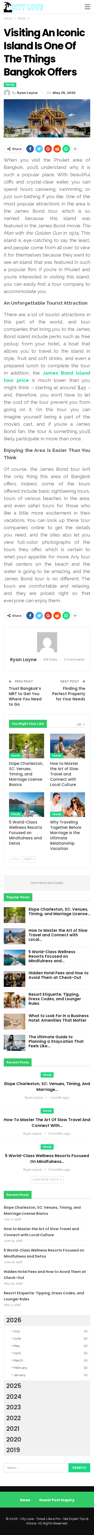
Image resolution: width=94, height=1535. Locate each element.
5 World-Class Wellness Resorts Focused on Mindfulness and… (52, 956)
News (25, 1500)
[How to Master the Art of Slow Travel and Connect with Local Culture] (67, 746)
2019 (13, 1450)
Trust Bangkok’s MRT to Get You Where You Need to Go (25, 696)
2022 (13, 1418)
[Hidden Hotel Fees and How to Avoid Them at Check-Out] (14, 979)
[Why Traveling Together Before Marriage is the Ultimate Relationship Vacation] (67, 804)
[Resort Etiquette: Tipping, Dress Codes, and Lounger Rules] (14, 1000)
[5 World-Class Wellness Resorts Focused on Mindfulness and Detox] (26, 804)
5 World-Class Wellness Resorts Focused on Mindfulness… (47, 1158)
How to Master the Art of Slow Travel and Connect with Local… (58, 935)
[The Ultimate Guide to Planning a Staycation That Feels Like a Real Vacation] (14, 1043)
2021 (13, 1428)
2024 (13, 1396)
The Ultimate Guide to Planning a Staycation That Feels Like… (56, 1041)
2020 (13, 1439)
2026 (13, 1320)
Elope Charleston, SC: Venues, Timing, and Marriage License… (59, 911)
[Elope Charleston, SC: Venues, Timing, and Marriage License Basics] (26, 746)
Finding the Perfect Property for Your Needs (68, 694)
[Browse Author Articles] (47, 642)
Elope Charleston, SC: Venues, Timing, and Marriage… (47, 1086)
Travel (10, 85)
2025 (13, 1385)
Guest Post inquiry (56, 1500)
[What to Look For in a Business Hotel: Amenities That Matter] (14, 1022)
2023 (13, 1407)
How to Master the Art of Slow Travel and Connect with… (47, 1122)
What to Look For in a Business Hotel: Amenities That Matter (59, 1018)
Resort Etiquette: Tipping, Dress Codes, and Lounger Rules (55, 999)
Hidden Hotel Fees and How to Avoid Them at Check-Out (58, 975)
